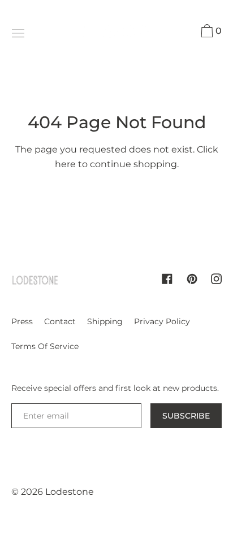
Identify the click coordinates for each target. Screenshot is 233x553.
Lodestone (69, 491)
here (65, 164)
